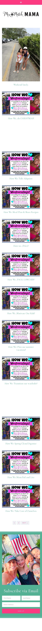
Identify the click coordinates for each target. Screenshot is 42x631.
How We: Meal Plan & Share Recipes (21, 212)
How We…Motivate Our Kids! (21, 313)
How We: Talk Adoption (21, 178)
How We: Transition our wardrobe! (21, 383)
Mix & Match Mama (21, 14)
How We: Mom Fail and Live (21, 477)
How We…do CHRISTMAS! (21, 118)
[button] (21, 2)
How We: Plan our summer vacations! (21, 348)
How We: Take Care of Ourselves (21, 511)
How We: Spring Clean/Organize (21, 443)
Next (25, 523)
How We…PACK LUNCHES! (21, 279)
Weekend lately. (21, 84)
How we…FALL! (21, 246)
